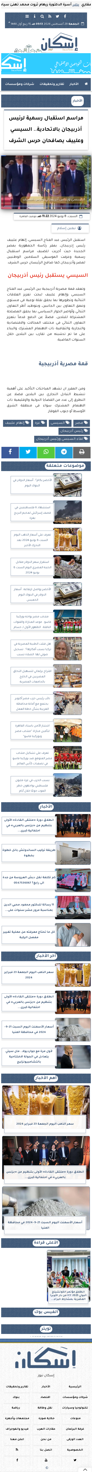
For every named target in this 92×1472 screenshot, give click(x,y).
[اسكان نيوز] (46, 63)
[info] (34, 16)
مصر (79, 423)
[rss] (50, 16)
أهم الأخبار (46, 1078)
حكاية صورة (46, 1418)
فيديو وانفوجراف (17, 1429)
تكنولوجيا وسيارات (75, 1408)
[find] (42, 16)
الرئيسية (75, 1387)
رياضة (16, 1408)
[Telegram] (64, 452)
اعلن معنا (17, 1439)
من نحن (46, 1439)
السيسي (58, 423)
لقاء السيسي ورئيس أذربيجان (60, 439)
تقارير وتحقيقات (52, 84)
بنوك (16, 1397)
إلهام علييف (15, 423)
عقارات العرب (46, 1429)
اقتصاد (45, 1397)
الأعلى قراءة (46, 1243)
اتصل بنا (46, 1450)
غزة (38, 423)
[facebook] (65, 16)
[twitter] (57, 16)
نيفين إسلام (66, 228)
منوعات (75, 1418)
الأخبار (74, 84)
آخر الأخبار (46, 956)
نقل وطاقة (45, 1408)
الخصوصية (75, 1450)
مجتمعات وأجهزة (17, 1418)
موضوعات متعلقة (65, 466)
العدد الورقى (75, 1439)
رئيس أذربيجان (72, 431)
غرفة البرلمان (75, 1429)
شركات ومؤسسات (19, 84)
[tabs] (27, 16)
